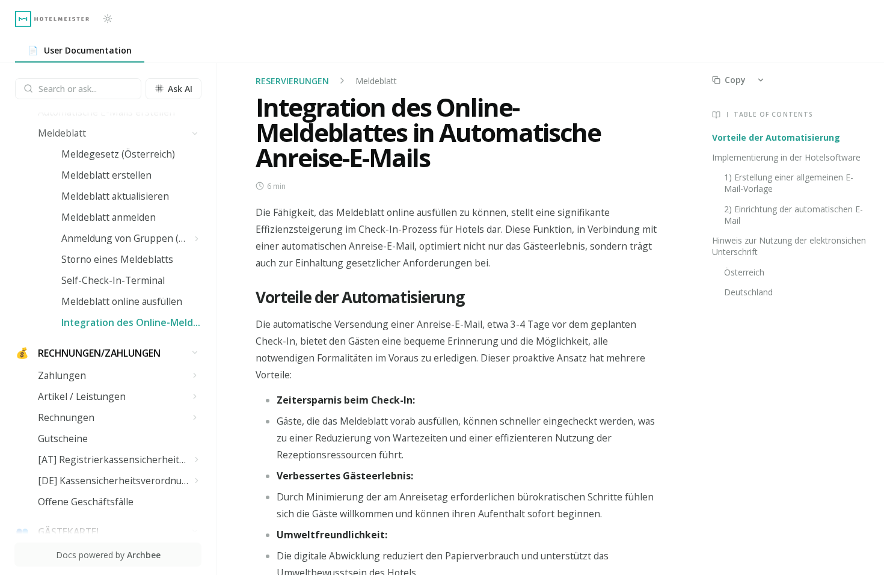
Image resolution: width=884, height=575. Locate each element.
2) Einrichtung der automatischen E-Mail (793, 214)
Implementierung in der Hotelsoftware (786, 157)
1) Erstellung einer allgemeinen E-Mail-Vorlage (788, 182)
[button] (195, 133)
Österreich (744, 272)
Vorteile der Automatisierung (776, 137)
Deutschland (748, 292)
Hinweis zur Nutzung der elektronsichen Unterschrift (789, 246)
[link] (80, 51)
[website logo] (52, 18)
